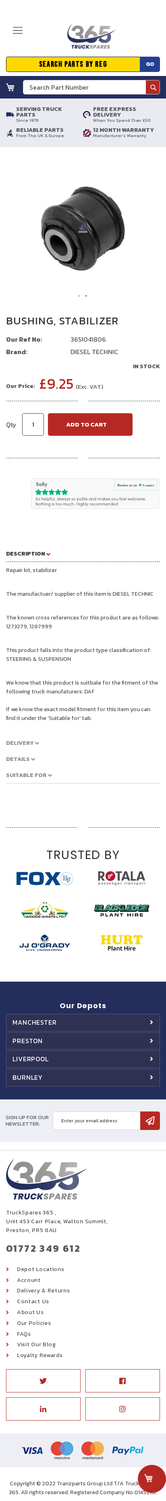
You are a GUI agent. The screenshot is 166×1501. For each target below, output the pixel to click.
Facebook (122, 1380)
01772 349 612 (43, 1248)
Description (26, 554)
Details (18, 759)
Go (150, 64)
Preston (27, 1041)
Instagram (122, 1409)
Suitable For (27, 775)
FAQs (24, 1334)
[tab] (83, 553)
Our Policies (34, 1323)
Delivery (20, 743)
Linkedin (43, 1409)
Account (29, 1280)
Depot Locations (40, 1269)
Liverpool (30, 1059)
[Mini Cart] (10, 87)
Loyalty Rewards (40, 1355)
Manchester (34, 1022)
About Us (30, 1312)
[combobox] (91, 87)
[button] (79, 296)
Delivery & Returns (43, 1290)
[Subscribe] (150, 1120)
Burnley (27, 1077)
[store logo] (88, 39)
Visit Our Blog (36, 1344)
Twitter (43, 1380)
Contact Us (33, 1301)
